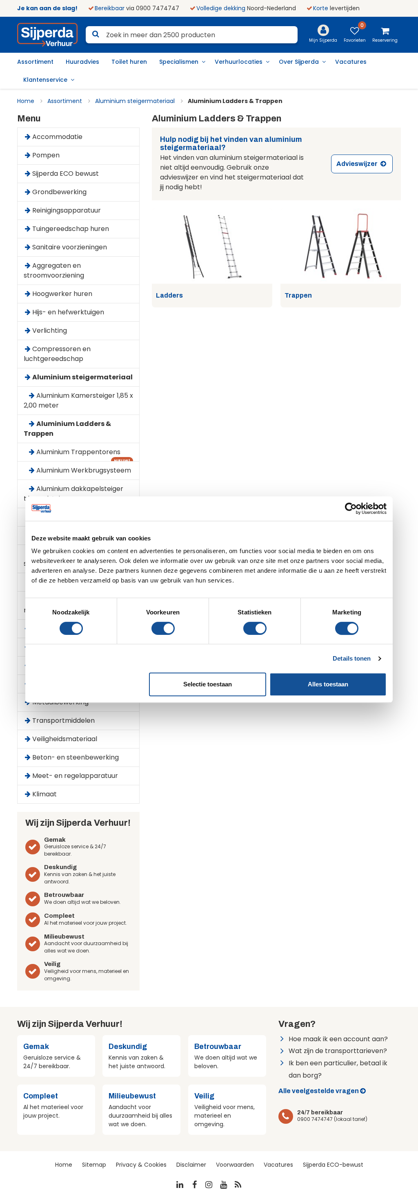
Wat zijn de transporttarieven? (338, 1051)
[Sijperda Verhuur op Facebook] (194, 1184)
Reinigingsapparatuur (66, 210)
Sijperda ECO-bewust (333, 1165)
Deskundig (60, 867)
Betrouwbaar (64, 895)
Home (25, 101)
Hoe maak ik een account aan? (338, 1039)
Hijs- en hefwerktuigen (68, 312)
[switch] (163, 628)
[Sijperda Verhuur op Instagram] (209, 1184)
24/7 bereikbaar (320, 1112)
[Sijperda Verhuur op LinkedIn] (180, 1184)
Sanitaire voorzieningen (69, 247)
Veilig (52, 964)
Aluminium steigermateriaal (135, 101)
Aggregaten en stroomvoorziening (54, 270)
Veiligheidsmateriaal (64, 739)
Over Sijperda (299, 62)
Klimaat (44, 794)
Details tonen (352, 658)
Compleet (59, 915)
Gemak (55, 839)
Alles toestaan (328, 684)
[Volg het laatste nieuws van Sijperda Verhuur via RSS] (238, 1184)
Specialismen (178, 62)
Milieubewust (64, 936)
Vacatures (351, 62)
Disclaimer (191, 1165)
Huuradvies (82, 62)
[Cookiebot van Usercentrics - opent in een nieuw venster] (351, 508)
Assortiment (35, 62)
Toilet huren (129, 62)
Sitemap (94, 1165)
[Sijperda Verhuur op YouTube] (223, 1184)
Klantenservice (45, 80)
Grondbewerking (59, 192)
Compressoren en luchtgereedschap (57, 353)
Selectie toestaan (207, 684)
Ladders (169, 295)
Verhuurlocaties (238, 62)
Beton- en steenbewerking (75, 757)
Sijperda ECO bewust (65, 173)
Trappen (298, 295)
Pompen (46, 155)
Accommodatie (57, 136)
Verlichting (49, 330)
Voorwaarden (235, 1165)
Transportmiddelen (63, 720)
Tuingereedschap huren (70, 228)
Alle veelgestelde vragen (318, 1090)
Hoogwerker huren (62, 293)
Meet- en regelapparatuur (75, 775)
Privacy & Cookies (141, 1165)
